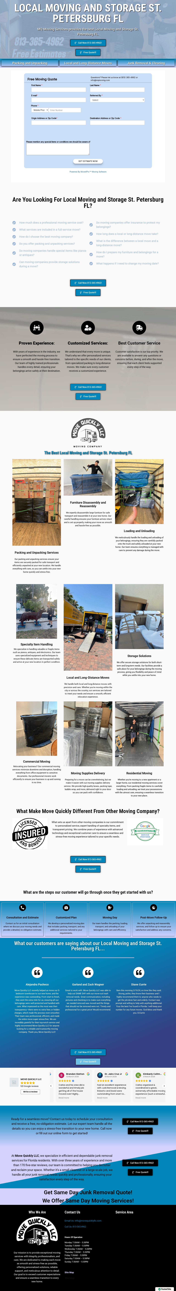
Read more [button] (59, 1098)
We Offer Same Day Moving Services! (88, 1200)
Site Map (69, 1278)
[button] (164, 1086)
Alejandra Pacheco (37, 984)
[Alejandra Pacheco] (37, 972)
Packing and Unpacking (29, 63)
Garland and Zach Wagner (88, 984)
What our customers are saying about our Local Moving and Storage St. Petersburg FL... (88, 946)
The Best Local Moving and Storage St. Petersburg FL (88, 452)
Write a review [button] (30, 1091)
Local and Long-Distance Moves (88, 63)
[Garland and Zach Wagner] (88, 972)
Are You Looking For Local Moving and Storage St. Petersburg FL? (88, 202)
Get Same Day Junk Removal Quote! (88, 1192)
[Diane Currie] (138, 972)
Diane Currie (138, 984)
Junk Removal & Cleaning (146, 63)
